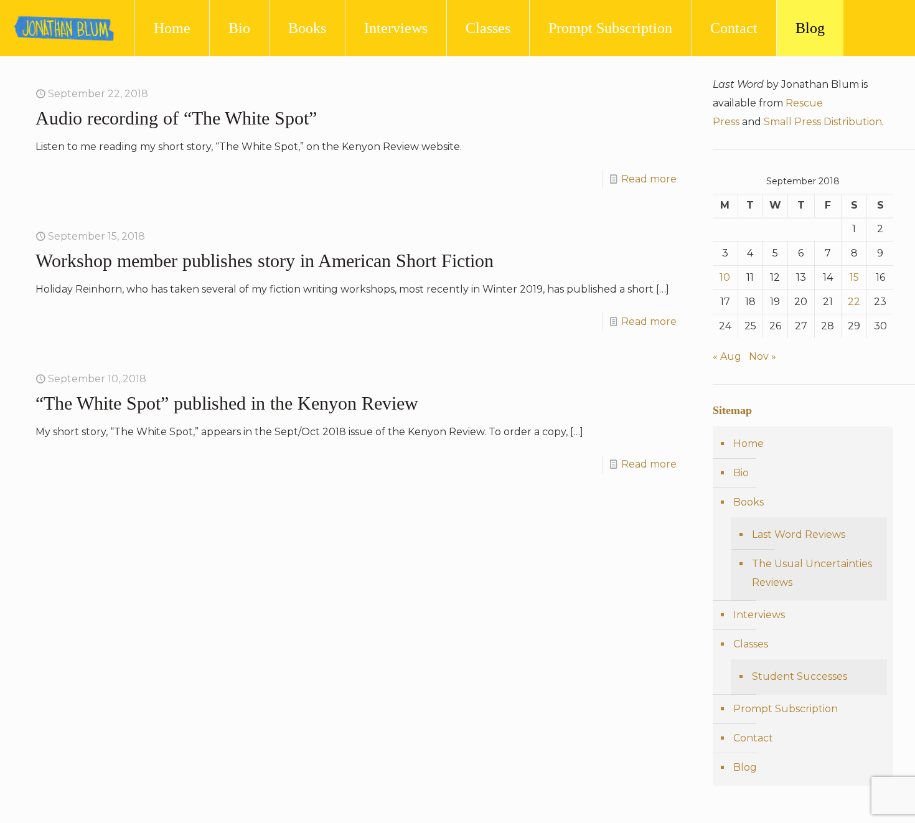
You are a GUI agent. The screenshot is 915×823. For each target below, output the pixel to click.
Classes (750, 644)
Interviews (759, 615)
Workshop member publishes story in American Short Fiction (264, 260)
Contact (753, 738)
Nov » (762, 356)
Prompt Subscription (785, 709)
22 (854, 302)
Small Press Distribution (823, 122)
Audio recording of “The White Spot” (176, 118)
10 (725, 277)
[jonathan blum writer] (64, 28)
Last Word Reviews (798, 534)
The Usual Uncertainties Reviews (812, 573)
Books (748, 502)
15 (854, 277)
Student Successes (799, 676)
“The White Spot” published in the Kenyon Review (226, 403)
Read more (649, 179)
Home (748, 443)
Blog (745, 767)
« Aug (727, 356)
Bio (741, 473)
